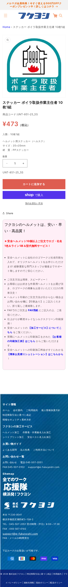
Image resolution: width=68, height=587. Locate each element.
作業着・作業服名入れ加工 (37, 432)
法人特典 (25, 449)
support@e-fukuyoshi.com (43, 467)
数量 (5, 156)
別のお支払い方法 (34, 203)
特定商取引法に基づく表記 (17, 414)
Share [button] (9, 213)
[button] (5, 15)
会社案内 (17, 410)
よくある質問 (10, 449)
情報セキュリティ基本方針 (17, 419)
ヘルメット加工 (11, 432)
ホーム (6, 410)
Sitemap (8, 473)
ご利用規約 (32, 410)
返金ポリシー (42, 582)
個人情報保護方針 (50, 410)
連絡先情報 (29, 582)
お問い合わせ (10, 462)
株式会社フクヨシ (17, 574)
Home (6, 27)
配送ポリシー (56, 582)
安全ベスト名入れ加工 (39, 437)
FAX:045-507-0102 (14, 467)
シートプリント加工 (13, 437)
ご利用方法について (43, 449)
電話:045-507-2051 (31, 462)
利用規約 (57, 574)
